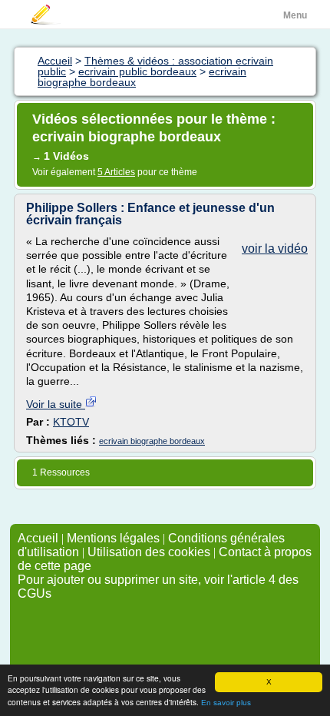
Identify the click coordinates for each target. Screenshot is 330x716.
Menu (295, 15)
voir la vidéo (275, 248)
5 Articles (116, 172)
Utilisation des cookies (148, 552)
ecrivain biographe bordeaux (152, 441)
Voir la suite (55, 404)
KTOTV (71, 422)
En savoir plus (226, 702)
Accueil (38, 538)
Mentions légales (113, 538)
